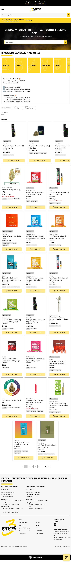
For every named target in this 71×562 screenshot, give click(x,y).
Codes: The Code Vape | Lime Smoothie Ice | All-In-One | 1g (10, 280)
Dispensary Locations (25, 531)
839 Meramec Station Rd (33, 494)
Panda (4, 356)
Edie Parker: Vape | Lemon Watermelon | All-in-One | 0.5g (34, 402)
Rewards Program (24, 528)
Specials (21, 525)
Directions (39, 530)
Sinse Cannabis (53, 315)
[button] (2, 9)
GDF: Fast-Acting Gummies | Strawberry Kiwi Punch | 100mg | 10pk (35, 194)
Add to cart (14, 161)
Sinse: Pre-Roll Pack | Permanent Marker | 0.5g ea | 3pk (59, 319)
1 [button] (25, 466)
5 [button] (38, 466)
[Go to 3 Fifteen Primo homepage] (35, 9)
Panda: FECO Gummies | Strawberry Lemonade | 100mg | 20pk (57, 364)
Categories (22, 533)
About (38, 522)
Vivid (3, 398)
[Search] (68, 15)
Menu (26, 106)
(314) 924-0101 (30, 489)
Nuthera (4, 234)
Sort (15, 106)
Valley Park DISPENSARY (35, 487)
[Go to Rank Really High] (35, 557)
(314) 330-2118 (5, 489)
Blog (37, 525)
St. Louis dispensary (9, 487)
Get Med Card (40, 533)
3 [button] (32, 466)
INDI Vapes (41, 443)
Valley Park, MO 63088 (32, 496)
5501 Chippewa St (6, 494)
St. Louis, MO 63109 (7, 496)
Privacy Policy (58, 546)
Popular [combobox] (16, 108)
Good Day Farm (30, 190)
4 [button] (35, 466)
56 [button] (45, 466)
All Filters (7, 108)
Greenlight (6, 144)
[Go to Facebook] (55, 524)
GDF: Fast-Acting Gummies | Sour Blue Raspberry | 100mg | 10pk (35, 238)
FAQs (37, 528)
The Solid (16, 440)
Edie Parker (29, 398)
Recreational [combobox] (29, 108)
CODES (4, 276)
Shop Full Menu (23, 522)
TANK (51, 190)
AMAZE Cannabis (7, 187)
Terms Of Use (66, 546)
